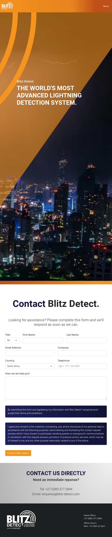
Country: (10, 360)
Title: (7, 334)
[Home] (7, 5)
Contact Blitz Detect (18, 453)
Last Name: (72, 334)
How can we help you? (17, 373)
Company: (63, 347)
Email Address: (13, 347)
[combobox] (61, 366)
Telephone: (64, 360)
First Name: (29, 334)
